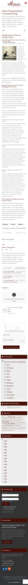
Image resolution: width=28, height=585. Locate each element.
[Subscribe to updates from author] (6, 249)
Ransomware (5, 417)
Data (6, 428)
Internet (11, 420)
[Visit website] (2, 249)
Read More (7, 542)
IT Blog (8, 380)
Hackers (7, 418)
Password (4, 496)
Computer (14, 420)
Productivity (5, 427)
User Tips (8, 228)
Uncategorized (10, 398)
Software (12, 430)
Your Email (4, 493)
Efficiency (11, 418)
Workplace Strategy (13, 422)
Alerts (7, 365)
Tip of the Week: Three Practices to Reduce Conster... (21, 232)
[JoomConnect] (14, 582)
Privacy (17, 417)
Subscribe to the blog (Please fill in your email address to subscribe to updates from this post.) (14, 331)
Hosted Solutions (10, 427)
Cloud (7, 374)
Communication (10, 428)
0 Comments (20, 43)
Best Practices (9, 368)
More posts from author (20, 268)
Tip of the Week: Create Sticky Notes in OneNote (9, 232)
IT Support (3, 428)
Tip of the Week (6, 41)
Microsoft (14, 428)
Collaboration (18, 418)
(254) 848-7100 (9, 562)
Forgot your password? (10, 506)
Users (8, 420)
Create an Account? (9, 509)
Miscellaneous (9, 383)
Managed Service (22, 427)
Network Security (17, 425)
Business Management (20, 428)
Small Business (19, 422)
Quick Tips (4, 425)
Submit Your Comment (11, 347)
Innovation (18, 420)
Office (14, 228)
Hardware (15, 427)
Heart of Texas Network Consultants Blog (13, 40)
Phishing (18, 427)
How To (8, 377)
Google (8, 430)
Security (8, 389)
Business (8, 371)
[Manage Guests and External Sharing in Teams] (9, 53)
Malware (14, 418)
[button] (24, 30)
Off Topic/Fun (10, 386)
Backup (6, 420)
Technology (9, 392)
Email (21, 420)
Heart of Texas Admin (9, 42)
